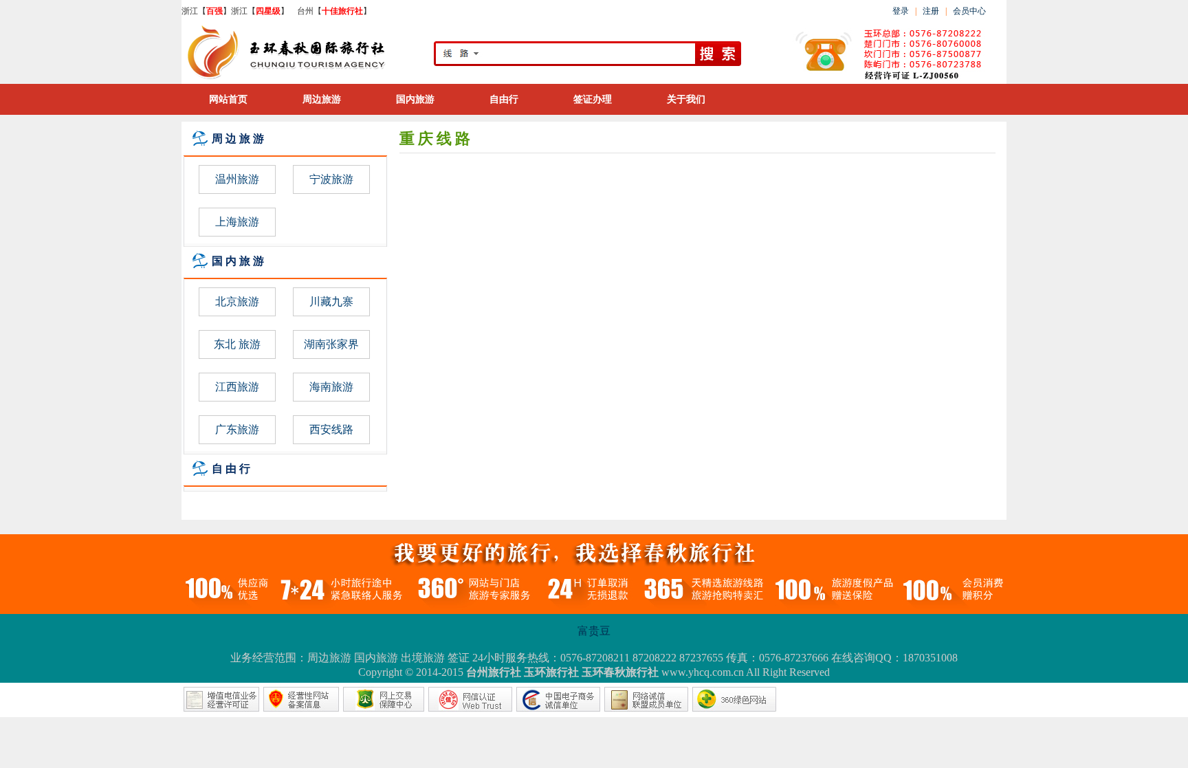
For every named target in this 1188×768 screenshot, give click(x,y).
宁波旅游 (331, 179)
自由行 (504, 99)
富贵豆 (594, 631)
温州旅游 (237, 179)
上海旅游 (237, 222)
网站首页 (228, 99)
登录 (900, 11)
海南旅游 (331, 387)
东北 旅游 (237, 344)
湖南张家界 (331, 344)
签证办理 (592, 99)
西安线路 (331, 429)
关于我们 (686, 99)
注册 (932, 11)
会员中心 (969, 11)
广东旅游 (237, 429)
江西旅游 (237, 387)
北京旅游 (237, 301)
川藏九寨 (331, 301)
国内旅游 (415, 99)
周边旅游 (321, 99)
